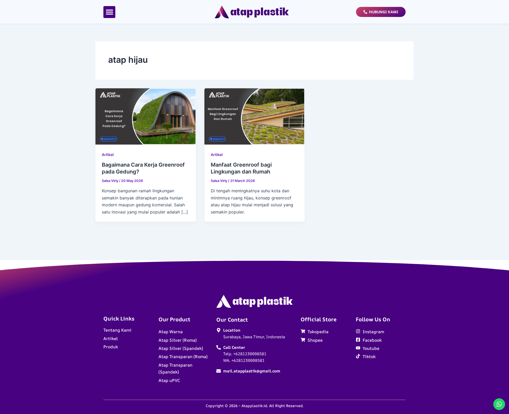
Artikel (108, 154)
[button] (109, 12)
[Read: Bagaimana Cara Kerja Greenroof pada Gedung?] (145, 116)
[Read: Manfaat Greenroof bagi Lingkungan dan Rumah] (254, 116)
